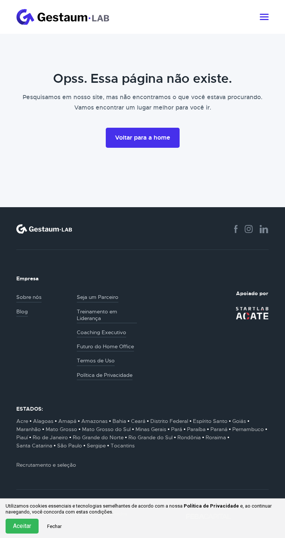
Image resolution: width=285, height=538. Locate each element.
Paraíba (196, 429)
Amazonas (94, 421)
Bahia (119, 421)
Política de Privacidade (211, 506)
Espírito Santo (210, 421)
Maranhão (28, 429)
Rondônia (189, 437)
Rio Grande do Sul (150, 437)
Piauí (22, 437)
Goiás (239, 421)
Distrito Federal (169, 421)
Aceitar (22, 525)
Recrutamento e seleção (46, 465)
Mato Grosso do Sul (106, 429)
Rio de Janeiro (50, 437)
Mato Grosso (61, 429)
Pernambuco (248, 429)
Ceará (138, 421)
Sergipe (96, 445)
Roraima (216, 437)
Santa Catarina (34, 445)
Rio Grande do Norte (98, 437)
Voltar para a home (142, 137)
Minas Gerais (150, 429)
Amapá (67, 421)
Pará (176, 429)
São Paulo (69, 445)
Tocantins (123, 445)
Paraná (218, 429)
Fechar (54, 526)
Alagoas (43, 421)
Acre (22, 421)
